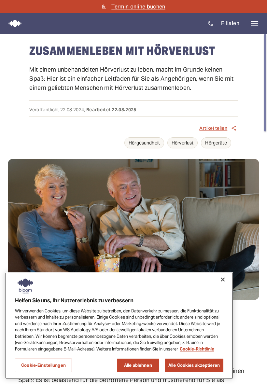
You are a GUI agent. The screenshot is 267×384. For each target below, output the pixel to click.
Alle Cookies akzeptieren (194, 365)
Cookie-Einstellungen (43, 365)
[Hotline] (210, 23)
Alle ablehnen (138, 365)
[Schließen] (223, 279)
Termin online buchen (138, 6)
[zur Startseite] (11, 23)
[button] (254, 23)
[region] (119, 325)
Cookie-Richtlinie (197, 349)
